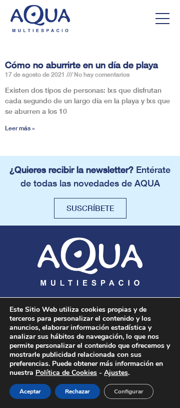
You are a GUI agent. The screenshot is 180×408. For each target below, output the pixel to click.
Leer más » (20, 128)
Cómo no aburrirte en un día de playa (81, 64)
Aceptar (30, 391)
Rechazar (77, 391)
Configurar (129, 391)
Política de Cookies (66, 372)
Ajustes (116, 372)
